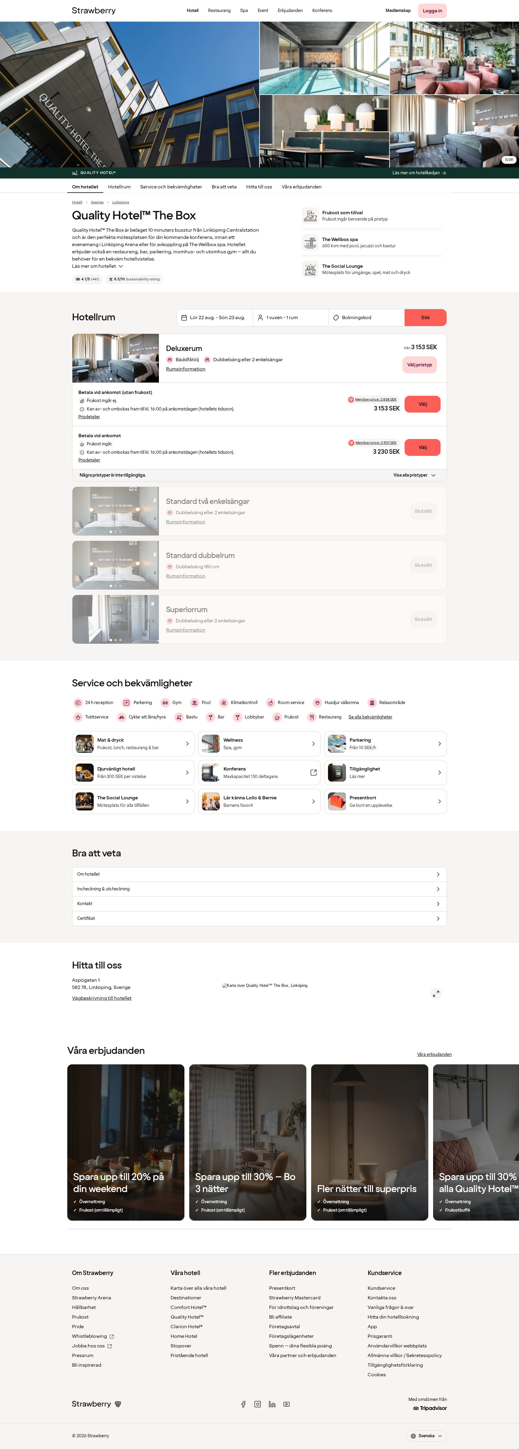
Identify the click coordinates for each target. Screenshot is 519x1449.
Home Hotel (184, 1336)
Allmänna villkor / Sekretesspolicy (405, 1355)
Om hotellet (85, 187)
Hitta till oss (259, 187)
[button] (115, 358)
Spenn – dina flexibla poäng (300, 1346)
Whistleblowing (89, 1336)
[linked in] (272, 1404)
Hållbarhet (84, 1307)
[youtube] (286, 1404)
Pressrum (82, 1355)
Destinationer (186, 1298)
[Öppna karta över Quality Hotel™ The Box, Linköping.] (436, 994)
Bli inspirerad (86, 1365)
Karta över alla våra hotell (198, 1288)
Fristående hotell (189, 1355)
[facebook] (243, 1404)
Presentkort (282, 1288)
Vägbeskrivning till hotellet (102, 998)
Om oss (80, 1288)
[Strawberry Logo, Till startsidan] (94, 10)
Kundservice (381, 1288)
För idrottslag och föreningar (301, 1307)
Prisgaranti (380, 1336)
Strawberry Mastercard (294, 1298)
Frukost (80, 1317)
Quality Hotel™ (187, 1317)
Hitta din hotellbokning (393, 1317)
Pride (78, 1326)
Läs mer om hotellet (94, 266)
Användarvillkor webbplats (397, 1346)
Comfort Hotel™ (189, 1307)
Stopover (181, 1346)
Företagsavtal (284, 1326)
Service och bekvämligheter (171, 187)
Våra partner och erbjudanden (302, 1355)
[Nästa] (150, 358)
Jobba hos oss (88, 1346)
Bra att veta (224, 187)
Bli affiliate (280, 1317)
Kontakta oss (382, 1298)
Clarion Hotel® (187, 1326)
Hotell (77, 202)
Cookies (377, 1374)
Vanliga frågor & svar (391, 1307)
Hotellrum (119, 187)
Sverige (97, 202)
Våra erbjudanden (302, 187)
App (372, 1326)
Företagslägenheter (291, 1336)
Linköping (120, 202)
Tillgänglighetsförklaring (395, 1365)
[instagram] (257, 1404)
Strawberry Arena (91, 1298)
